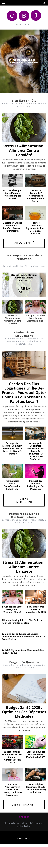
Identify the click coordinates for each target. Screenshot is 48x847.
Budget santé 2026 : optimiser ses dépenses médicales (24, 712)
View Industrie (24, 500)
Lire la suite (24, 290)
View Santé (24, 243)
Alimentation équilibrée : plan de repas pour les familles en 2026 (22, 621)
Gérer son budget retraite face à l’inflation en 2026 (35, 754)
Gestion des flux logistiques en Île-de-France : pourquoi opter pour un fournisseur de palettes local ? (24, 392)
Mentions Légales (12, 823)
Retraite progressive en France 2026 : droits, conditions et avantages (12, 789)
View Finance (24, 804)
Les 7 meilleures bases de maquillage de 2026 (35, 609)
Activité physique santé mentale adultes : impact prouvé (12, 194)
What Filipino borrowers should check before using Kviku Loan (36, 788)
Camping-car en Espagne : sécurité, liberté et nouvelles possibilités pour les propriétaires (23, 637)
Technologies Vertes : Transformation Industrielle (12, 485)
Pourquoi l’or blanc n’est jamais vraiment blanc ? (12, 609)
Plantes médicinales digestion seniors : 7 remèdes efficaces (35, 228)
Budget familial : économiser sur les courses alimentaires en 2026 (12, 757)
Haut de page (22, 839)
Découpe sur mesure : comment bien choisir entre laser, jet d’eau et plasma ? (12, 448)
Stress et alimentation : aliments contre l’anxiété (24, 150)
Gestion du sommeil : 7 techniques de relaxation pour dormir (35, 195)
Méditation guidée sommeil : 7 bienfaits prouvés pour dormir (12, 226)
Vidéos (25, 823)
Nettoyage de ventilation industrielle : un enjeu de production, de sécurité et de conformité (35, 451)
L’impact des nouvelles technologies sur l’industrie (35, 485)
